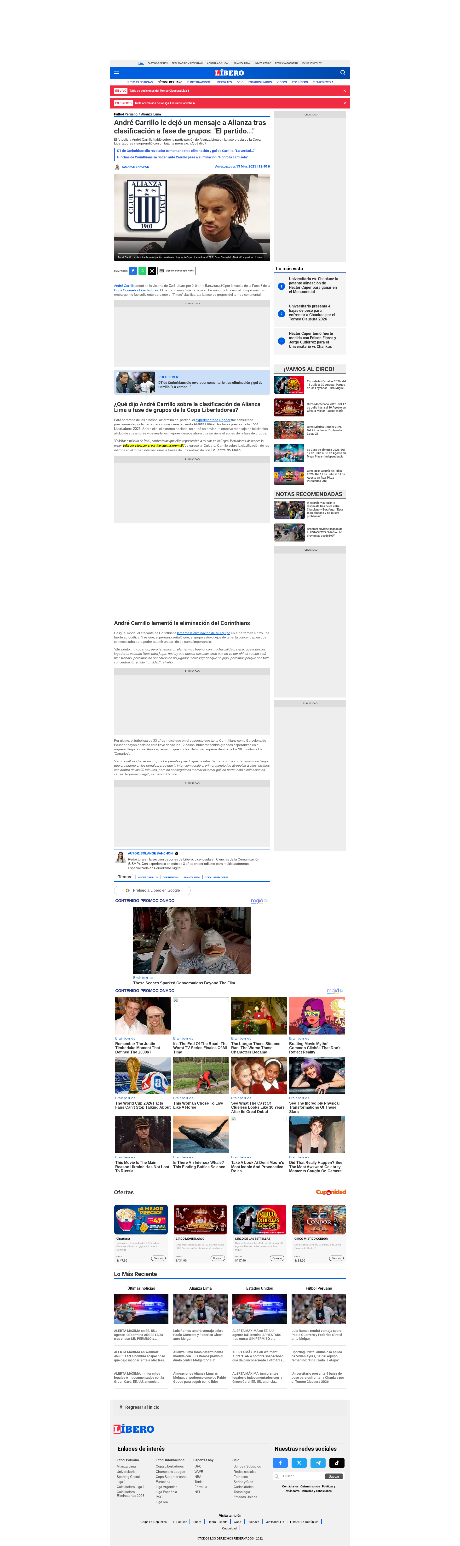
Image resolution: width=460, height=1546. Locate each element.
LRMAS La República (304, 1522)
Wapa (237, 1522)
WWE (199, 1472)
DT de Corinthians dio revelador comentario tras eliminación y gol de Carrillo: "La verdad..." (185, 151)
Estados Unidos (245, 1497)
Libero (197, 1522)
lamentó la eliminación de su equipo (203, 633)
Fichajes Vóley (312, 63)
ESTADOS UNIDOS (260, 82)
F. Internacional (199, 82)
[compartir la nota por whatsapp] (142, 271)
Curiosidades (243, 1487)
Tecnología (242, 1492)
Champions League (170, 1472)
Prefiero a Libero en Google (156, 890)
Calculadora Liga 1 (131, 1487)
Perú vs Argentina (287, 63)
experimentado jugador (213, 420)
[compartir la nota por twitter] (152, 271)
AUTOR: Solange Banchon (150, 853)
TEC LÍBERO (300, 82)
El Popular (180, 1522)
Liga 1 (121, 1482)
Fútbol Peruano (170, 82)
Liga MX (162, 1502)
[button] (343, 73)
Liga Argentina (167, 1487)
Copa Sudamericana (171, 1477)
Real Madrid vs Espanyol (187, 63)
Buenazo (253, 1522)
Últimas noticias (140, 82)
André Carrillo (124, 286)
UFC (198, 1466)
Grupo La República (153, 1522)
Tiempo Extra (323, 82)
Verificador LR (274, 1522)
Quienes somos (310, 1486)
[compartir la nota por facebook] (133, 271)
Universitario (262, 63)
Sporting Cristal (128, 1477)
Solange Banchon (135, 166)
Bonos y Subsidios (247, 1466)
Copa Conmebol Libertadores (136, 290)
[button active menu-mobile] (116, 73)
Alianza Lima (242, 63)
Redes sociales (245, 1472)
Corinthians (170, 877)
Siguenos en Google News (180, 270)
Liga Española (166, 1492)
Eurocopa (163, 1482)
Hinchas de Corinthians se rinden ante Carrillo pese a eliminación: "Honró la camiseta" (182, 157)
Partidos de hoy (158, 63)
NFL (198, 1492)
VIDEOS (282, 82)
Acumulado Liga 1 (218, 63)
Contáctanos (290, 1486)
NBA (198, 1477)
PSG (159, 1497)
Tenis (198, 1482)
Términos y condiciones (316, 1491)
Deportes (224, 82)
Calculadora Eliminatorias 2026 (130, 1494)
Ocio (240, 82)
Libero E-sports (217, 1522)
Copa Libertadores (216, 877)
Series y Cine (243, 1482)
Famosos (241, 1477)
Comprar (158, 1258)
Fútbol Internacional (170, 1460)
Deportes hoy (203, 1460)
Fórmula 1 (202, 1487)
